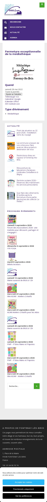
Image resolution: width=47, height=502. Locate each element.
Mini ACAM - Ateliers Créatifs (19, 296)
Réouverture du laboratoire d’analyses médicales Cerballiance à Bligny (27, 171)
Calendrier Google (13, 99)
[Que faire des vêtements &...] (11, 196)
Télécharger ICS (12, 96)
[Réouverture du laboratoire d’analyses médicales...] (11, 171)
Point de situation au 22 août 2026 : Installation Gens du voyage (27, 132)
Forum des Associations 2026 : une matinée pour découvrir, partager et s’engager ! (22, 230)
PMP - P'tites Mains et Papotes (21, 344)
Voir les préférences (23, 496)
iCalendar (9, 101)
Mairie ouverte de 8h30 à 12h (20, 280)
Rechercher (15, 22)
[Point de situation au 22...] (11, 133)
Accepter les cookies (23, 482)
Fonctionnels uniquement (23, 489)
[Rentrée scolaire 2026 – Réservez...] (11, 183)
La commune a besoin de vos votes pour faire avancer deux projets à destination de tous (28, 146)
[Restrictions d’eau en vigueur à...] (11, 158)
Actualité (14, 32)
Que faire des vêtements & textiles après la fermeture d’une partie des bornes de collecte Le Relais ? (28, 197)
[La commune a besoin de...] (11, 146)
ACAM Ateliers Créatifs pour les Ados (23, 312)
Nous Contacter (18, 27)
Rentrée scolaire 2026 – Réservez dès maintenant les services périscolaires (28, 182)
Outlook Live (14, 103)
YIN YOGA (11, 248)
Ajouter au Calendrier (13, 94)
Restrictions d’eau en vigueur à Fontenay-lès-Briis (27, 157)
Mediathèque (13, 113)
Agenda (13, 38)
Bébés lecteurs (13, 264)
